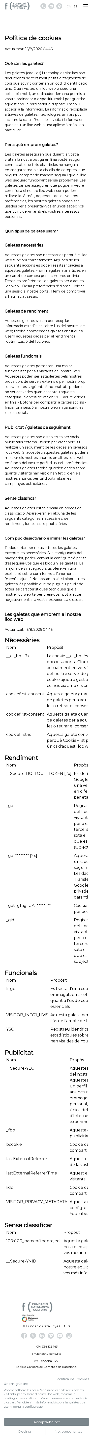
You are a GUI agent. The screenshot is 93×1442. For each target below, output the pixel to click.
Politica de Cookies (72, 1379)
